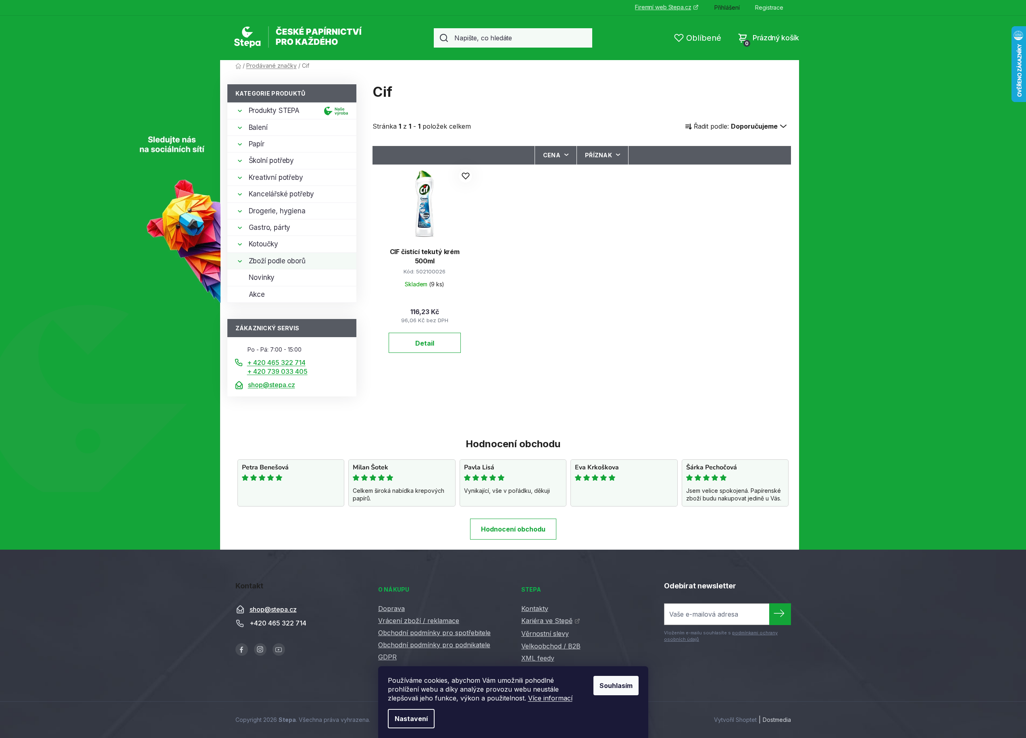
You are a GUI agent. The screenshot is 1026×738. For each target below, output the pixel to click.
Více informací (550, 698)
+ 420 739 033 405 (277, 371)
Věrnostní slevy (545, 634)
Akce (257, 294)
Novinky (262, 277)
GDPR (387, 657)
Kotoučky (264, 244)
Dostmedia (777, 719)
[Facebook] (241, 649)
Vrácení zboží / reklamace (418, 621)
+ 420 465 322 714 (276, 363)
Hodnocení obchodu (513, 529)
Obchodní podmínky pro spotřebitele (434, 633)
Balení (258, 127)
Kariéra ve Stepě (546, 621)
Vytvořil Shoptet (735, 719)
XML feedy (537, 658)
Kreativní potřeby (276, 177)
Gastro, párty (270, 227)
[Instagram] (260, 649)
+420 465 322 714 (278, 623)
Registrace (769, 7)
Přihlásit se (780, 614)
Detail (424, 343)
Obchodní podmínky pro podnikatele (434, 645)
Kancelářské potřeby (281, 194)
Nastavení (411, 719)
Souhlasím (616, 686)
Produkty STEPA (274, 110)
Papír (256, 144)
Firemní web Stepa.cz (663, 7)
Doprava (391, 609)
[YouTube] (279, 649)
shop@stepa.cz (271, 385)
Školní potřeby (271, 160)
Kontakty (534, 609)
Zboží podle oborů (277, 261)
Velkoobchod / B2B (551, 646)
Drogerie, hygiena (277, 211)
